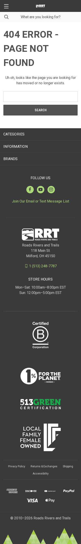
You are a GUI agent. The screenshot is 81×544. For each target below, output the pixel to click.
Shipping (68, 466)
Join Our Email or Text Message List (40, 201)
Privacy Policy (16, 466)
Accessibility (41, 473)
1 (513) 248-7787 (43, 266)
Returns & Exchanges (44, 466)
